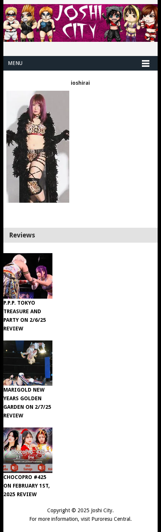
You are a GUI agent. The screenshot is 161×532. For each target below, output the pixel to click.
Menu (15, 63)
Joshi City (101, 510)
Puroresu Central (110, 519)
